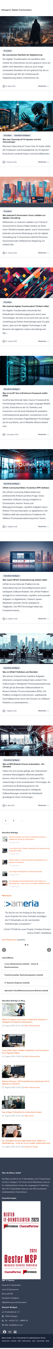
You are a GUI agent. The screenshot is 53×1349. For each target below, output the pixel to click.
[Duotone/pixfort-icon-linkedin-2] (15, 1332)
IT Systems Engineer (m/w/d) (17, 983)
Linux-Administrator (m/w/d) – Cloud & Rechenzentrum (21, 965)
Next (49, 950)
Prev (4, 950)
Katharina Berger (31, 1147)
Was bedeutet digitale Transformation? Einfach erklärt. (26, 306)
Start (25, 945)
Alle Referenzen (9, 940)
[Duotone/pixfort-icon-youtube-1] (9, 1332)
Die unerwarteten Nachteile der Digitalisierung (22, 55)
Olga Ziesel (29, 1116)
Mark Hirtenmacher (32, 1026)
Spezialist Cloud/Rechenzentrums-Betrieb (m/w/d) (26, 991)
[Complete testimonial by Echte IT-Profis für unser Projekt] (26, 904)
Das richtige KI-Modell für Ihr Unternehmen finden (25, 872)
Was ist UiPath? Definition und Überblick (20, 672)
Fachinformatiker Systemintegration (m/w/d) (24, 975)
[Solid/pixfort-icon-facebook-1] (4, 1332)
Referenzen (6, 896)
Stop (27, 945)
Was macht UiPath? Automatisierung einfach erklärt (25, 580)
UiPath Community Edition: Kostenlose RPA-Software (26, 488)
